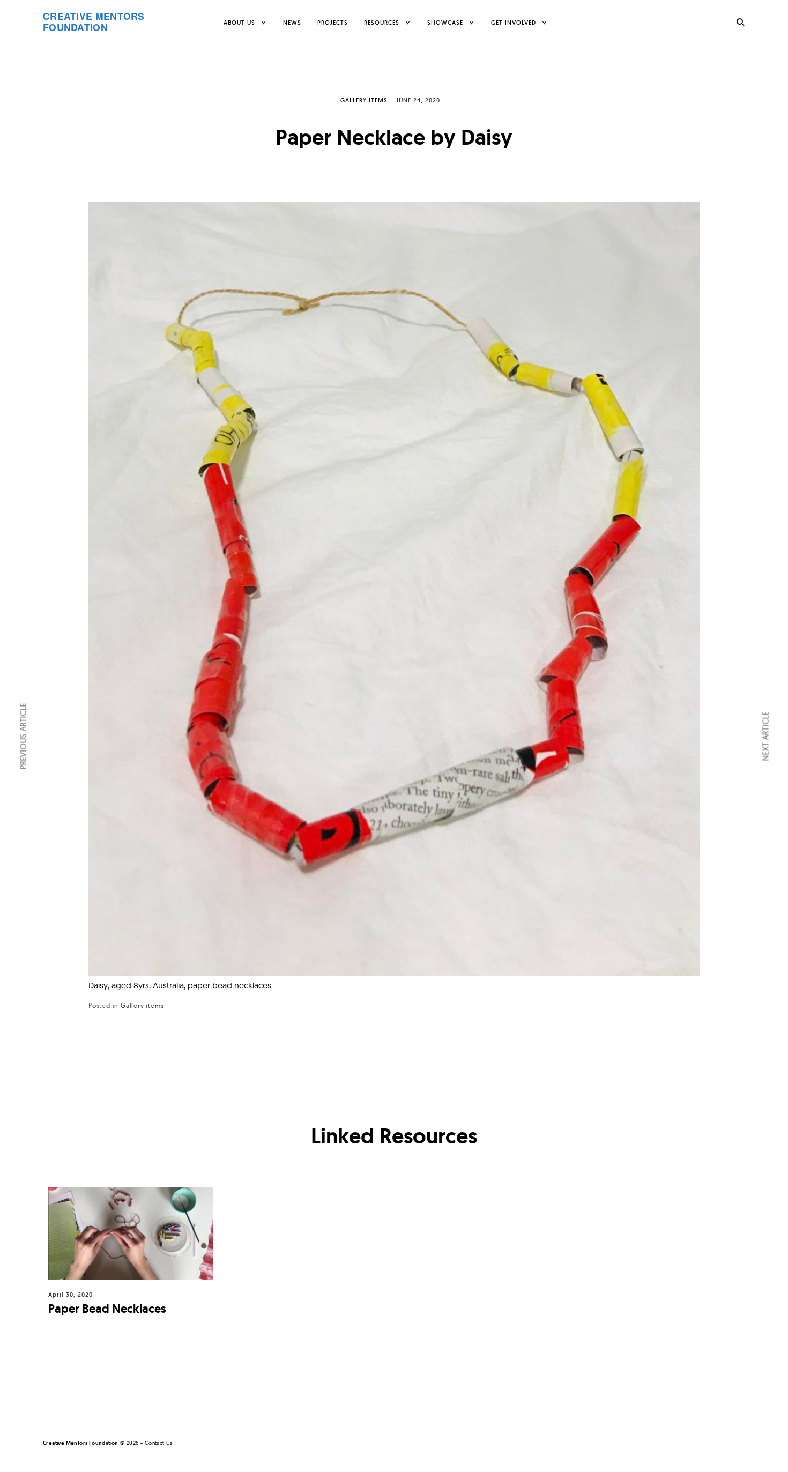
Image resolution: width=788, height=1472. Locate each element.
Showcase (445, 22)
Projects (332, 22)
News (292, 22)
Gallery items (364, 100)
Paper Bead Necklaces (107, 1309)
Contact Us (159, 1442)
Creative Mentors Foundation (94, 21)
